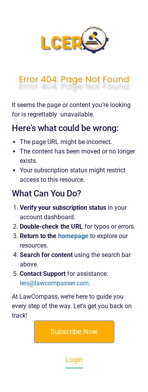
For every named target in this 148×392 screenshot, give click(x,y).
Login (74, 359)
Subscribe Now (74, 331)
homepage (73, 236)
